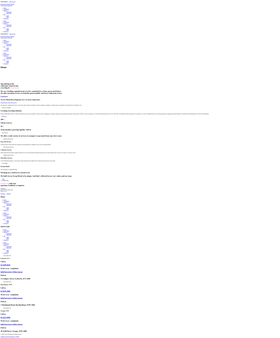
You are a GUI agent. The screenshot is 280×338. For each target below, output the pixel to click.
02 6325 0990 (5, 317)
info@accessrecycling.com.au (11, 272)
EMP (7, 16)
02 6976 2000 (5, 291)
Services (5, 10)
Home (5, 8)
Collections (9, 12)
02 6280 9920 (5, 265)
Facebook (3, 193)
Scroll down (4, 96)
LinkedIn (8, 193)
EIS (4, 14)
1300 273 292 (12, 1)
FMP (7, 17)
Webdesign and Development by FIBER (10, 336)
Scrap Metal (6, 9)
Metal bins (8, 13)
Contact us (6, 18)
